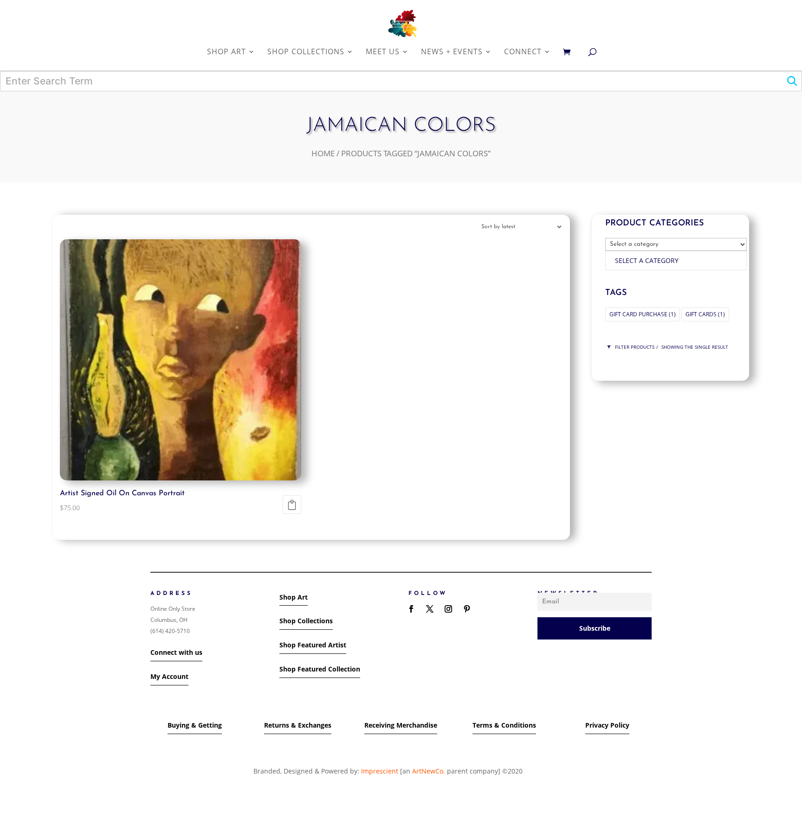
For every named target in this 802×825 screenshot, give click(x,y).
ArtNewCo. (428, 771)
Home (323, 153)
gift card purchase (642, 314)
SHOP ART (226, 52)
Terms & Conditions (504, 725)
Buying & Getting (195, 725)
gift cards (705, 314)
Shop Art (293, 597)
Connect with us (176, 652)
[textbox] (647, 260)
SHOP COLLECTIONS (305, 52)
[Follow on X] (429, 608)
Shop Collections (306, 620)
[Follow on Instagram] (448, 608)
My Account (169, 676)
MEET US (383, 52)
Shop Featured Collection (319, 669)
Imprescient (379, 771)
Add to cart (292, 504)
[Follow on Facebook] (411, 608)
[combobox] (676, 260)
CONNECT (523, 52)
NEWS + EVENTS (452, 52)
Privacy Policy (607, 725)
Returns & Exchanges (297, 725)
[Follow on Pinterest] (466, 608)
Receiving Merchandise (400, 725)
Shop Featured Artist (312, 644)
